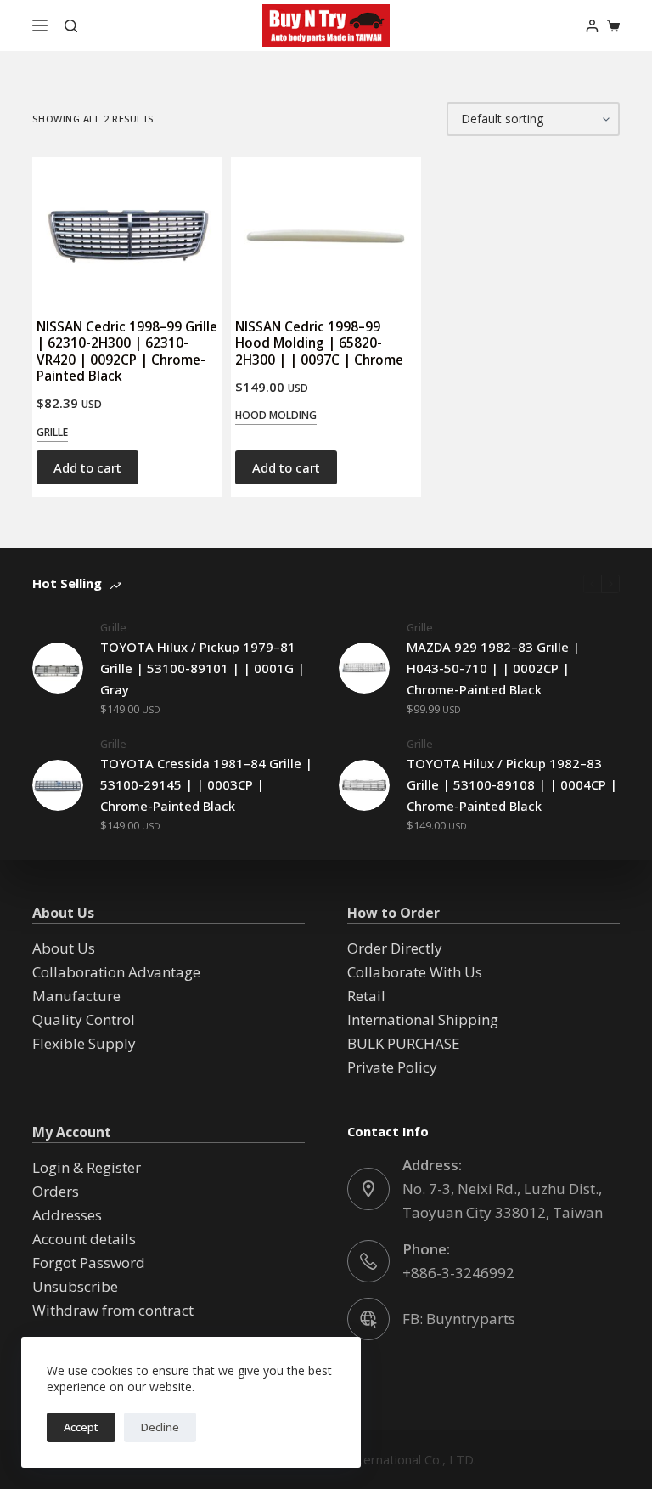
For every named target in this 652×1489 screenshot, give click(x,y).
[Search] (71, 26)
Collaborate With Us (414, 972)
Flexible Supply (84, 1043)
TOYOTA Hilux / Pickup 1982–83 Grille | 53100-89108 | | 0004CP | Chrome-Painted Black (512, 784)
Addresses (67, 1215)
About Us (63, 948)
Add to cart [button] (87, 467)
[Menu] (40, 25)
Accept (81, 1427)
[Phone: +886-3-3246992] (368, 1261)
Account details (84, 1238)
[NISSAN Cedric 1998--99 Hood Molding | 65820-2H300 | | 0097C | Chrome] (326, 229)
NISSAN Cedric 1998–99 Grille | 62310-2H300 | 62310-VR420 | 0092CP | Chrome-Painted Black (127, 350)
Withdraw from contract (113, 1310)
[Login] (592, 26)
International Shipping (422, 1019)
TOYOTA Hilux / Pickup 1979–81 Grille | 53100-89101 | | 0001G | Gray (202, 668)
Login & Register (86, 1167)
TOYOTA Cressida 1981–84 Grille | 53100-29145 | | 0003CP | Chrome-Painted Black (206, 784)
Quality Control (83, 1019)
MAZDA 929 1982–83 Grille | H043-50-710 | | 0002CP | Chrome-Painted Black (493, 668)
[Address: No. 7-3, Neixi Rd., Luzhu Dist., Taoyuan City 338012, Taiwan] (368, 1189)
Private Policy (392, 1067)
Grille (52, 432)
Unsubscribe (75, 1286)
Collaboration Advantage (116, 972)
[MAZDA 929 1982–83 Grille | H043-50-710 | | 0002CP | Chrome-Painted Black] (364, 668)
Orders (55, 1191)
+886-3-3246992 (458, 1272)
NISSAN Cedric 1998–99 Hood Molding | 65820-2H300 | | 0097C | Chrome (319, 342)
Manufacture (76, 995)
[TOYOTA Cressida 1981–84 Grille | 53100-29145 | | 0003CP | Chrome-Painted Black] (57, 785)
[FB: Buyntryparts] (368, 1319)
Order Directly (394, 948)
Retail (366, 995)
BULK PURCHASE (403, 1043)
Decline (160, 1427)
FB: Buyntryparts (458, 1318)
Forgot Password (88, 1262)
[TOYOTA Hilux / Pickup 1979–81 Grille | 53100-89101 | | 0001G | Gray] (57, 668)
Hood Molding (276, 415)
